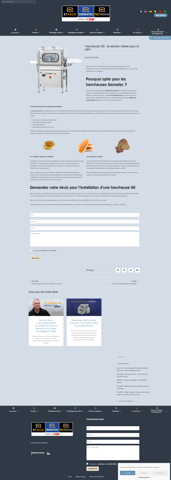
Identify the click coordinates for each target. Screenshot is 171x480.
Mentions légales (80, 476)
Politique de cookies (144, 477)
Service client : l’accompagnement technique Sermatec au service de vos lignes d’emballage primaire (46, 326)
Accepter (127, 473)
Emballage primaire (55, 32)
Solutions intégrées (96, 32)
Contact (70, 476)
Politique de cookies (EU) (96, 476)
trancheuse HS (37, 111)
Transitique (116, 32)
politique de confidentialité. (49, 250)
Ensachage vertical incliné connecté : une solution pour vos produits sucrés (84, 323)
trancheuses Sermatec (115, 95)
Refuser (144, 473)
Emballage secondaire (75, 32)
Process (35, 32)
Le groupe (14, 32)
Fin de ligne (137, 32)
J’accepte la (45, 250)
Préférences (160, 473)
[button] (118, 270)
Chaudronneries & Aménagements (157, 32)
